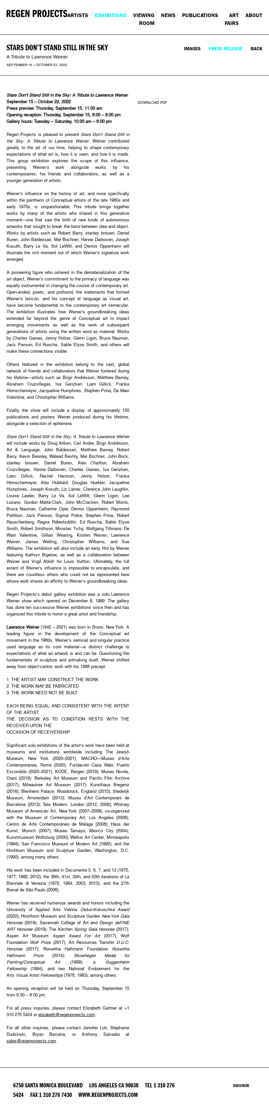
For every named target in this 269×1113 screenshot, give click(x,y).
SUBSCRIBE (241, 1085)
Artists (77, 15)
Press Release (225, 49)
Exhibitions (111, 15)
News (168, 15)
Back (256, 49)
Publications (200, 15)
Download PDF (152, 102)
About (253, 15)
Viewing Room (144, 19)
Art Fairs (232, 19)
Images (192, 49)
